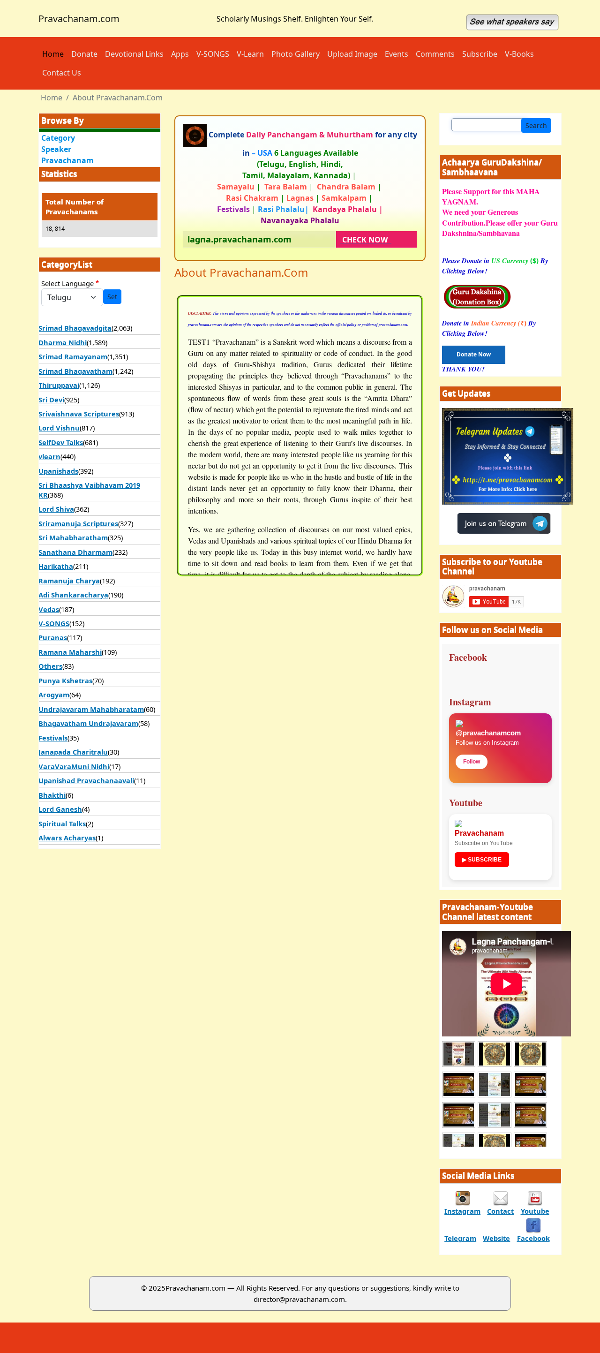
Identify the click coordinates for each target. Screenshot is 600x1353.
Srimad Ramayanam (72, 356)
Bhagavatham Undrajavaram (88, 723)
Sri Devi (51, 399)
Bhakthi (52, 795)
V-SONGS (212, 54)
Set (112, 296)
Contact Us (61, 73)
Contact (500, 1211)
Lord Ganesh (60, 809)
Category (58, 138)
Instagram (462, 1211)
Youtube (535, 1211)
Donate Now (474, 354)
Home (53, 54)
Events (396, 54)
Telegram (460, 1238)
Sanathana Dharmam (75, 552)
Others (50, 666)
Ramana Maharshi (70, 652)
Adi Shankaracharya (73, 594)
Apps (180, 54)
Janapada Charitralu (73, 751)
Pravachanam (67, 160)
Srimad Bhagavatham (75, 371)
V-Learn (250, 54)
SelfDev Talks (60, 442)
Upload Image (352, 54)
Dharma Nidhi (62, 342)
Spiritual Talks (62, 823)
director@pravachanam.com (299, 1299)
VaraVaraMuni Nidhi (73, 766)
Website (496, 1238)
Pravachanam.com (79, 18)
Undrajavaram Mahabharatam (91, 709)
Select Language (67, 283)
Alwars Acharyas (67, 837)
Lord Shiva (56, 509)
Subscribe (479, 54)
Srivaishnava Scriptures (78, 413)
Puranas (52, 637)
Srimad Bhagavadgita (75, 328)
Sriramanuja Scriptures (78, 523)
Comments (435, 54)
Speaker (56, 149)
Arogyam (53, 694)
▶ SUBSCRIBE (482, 859)
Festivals (53, 737)
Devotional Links (134, 54)
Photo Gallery (295, 54)
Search (536, 125)
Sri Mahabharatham (73, 537)
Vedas (48, 609)
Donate (84, 54)
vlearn (49, 456)
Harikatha (55, 566)
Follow (471, 761)
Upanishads (58, 471)
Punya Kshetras (65, 680)
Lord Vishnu (59, 427)
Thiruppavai (58, 385)
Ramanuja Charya (69, 580)
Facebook (533, 1238)
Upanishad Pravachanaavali (86, 780)
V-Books (519, 54)
